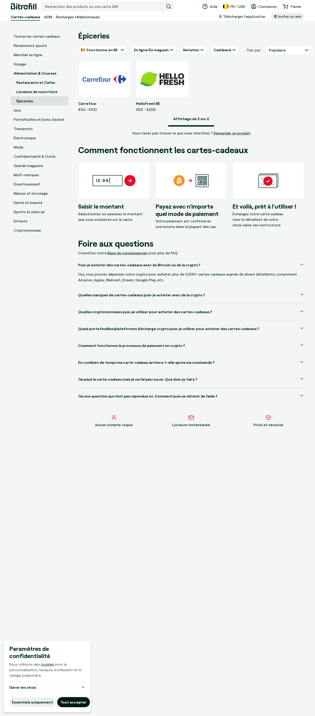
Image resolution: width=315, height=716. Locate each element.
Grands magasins (28, 165)
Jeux (17, 110)
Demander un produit (232, 133)
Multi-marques (26, 175)
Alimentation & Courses (35, 73)
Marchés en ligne (28, 54)
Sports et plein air (29, 211)
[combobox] (103, 6)
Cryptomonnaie (27, 230)
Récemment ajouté (30, 45)
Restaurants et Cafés (35, 82)
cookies (47, 664)
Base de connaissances (127, 253)
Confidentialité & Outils (35, 156)
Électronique (25, 138)
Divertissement (27, 184)
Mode (18, 147)
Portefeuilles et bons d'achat (39, 119)
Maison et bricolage (31, 193)
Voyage (20, 64)
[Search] (168, 6)
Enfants (20, 221)
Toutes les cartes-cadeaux (37, 36)
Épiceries (24, 101)
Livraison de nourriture (36, 91)
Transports (23, 128)
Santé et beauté (28, 202)
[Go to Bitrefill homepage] (23, 6)
